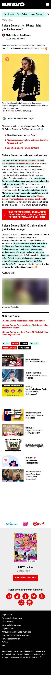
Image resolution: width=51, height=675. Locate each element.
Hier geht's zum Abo (25, 577)
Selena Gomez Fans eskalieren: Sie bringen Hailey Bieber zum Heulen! (25, 326)
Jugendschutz (8, 628)
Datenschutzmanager (11, 625)
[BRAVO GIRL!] (25, 523)
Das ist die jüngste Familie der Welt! (23, 148)
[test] (42, 596)
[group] (24, 14)
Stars (11, 20)
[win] (29, 602)
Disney (15, 344)
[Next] (47, 14)
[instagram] (9, 596)
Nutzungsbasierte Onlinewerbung (16, 632)
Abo (3, 646)
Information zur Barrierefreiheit (15, 635)
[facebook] (25, 596)
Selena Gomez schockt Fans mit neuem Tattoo (24, 321)
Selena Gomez (9, 348)
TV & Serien (24, 348)
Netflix (33, 344)
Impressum (7, 614)
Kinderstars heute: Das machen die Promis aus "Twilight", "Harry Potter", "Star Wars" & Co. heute (27, 214)
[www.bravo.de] (13, 4)
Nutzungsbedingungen (12, 618)
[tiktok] (17, 596)
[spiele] (21, 602)
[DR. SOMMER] (12, 523)
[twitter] (34, 596)
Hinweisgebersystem (11, 639)
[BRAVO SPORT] (39, 523)
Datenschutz (7, 621)
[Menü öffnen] (47, 4)
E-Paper (5, 642)
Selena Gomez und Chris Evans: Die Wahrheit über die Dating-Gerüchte (25, 333)
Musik (24, 344)
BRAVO (5, 20)
